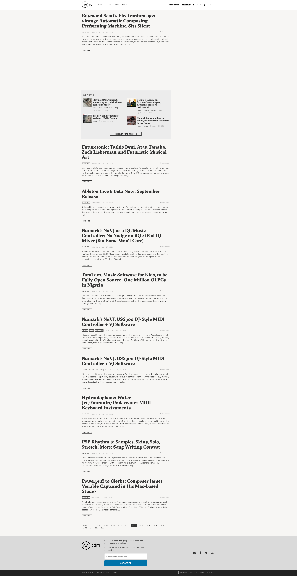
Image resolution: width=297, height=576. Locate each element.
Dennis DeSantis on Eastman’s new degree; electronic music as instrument (149, 103)
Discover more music (125, 134)
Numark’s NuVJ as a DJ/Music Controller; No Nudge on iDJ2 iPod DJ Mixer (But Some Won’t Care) (121, 235)
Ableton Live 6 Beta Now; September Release (121, 193)
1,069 (106, 525)
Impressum (183, 573)
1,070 (113, 525)
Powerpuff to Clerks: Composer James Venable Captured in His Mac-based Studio (122, 486)
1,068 (99, 525)
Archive (84, 330)
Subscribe (126, 563)
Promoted (146, 110)
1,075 (148, 525)
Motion (125, 5)
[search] (210, 5)
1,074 (141, 525)
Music (117, 5)
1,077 (162, 525)
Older (102, 528)
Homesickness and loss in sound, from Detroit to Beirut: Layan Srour (153, 120)
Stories (101, 5)
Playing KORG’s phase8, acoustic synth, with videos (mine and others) (107, 102)
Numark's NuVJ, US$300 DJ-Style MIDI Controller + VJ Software (123, 321)
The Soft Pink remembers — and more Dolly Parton (107, 117)
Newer (85, 525)
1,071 (120, 525)
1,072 (127, 525)
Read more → (87, 50)
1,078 (85, 528)
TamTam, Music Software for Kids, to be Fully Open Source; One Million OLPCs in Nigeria (124, 280)
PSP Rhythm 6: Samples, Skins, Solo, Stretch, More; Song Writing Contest (121, 444)
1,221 (96, 528)
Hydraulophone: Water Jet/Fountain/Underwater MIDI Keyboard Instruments (116, 403)
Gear (95, 108)
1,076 (155, 525)
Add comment (166, 32)
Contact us (193, 573)
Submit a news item (207, 573)
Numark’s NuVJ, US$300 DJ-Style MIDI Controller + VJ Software (123, 360)
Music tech (85, 32)
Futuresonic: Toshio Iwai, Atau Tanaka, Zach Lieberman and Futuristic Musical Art (124, 152)
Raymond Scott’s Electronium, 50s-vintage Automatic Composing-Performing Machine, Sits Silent (119, 21)
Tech (109, 5)
